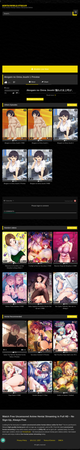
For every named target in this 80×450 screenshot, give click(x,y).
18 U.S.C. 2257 (35, 440)
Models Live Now (41, 69)
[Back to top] (74, 444)
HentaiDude (26, 432)
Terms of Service (49, 440)
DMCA (60, 440)
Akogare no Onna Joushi (36, 99)
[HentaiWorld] (40, 5)
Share (46, 82)
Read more (50, 95)
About (33, 82)
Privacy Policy (22, 440)
